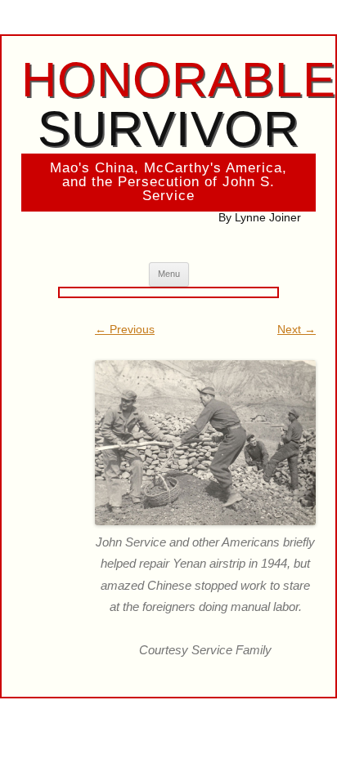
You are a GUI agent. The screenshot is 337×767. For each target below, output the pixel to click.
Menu (169, 274)
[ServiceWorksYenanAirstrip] (205, 443)
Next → (296, 329)
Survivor (178, 104)
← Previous (125, 329)
